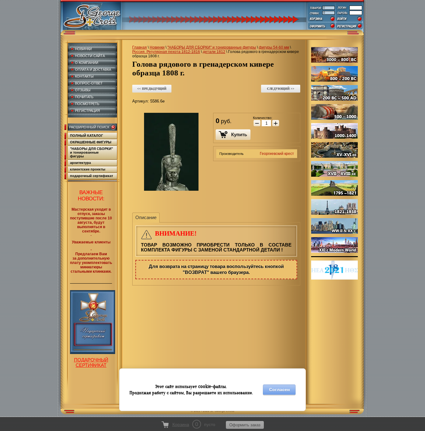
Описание (145, 217)
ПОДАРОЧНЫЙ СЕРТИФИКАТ (91, 362)
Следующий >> (280, 88)
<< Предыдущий (151, 88)
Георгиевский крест (277, 153)
